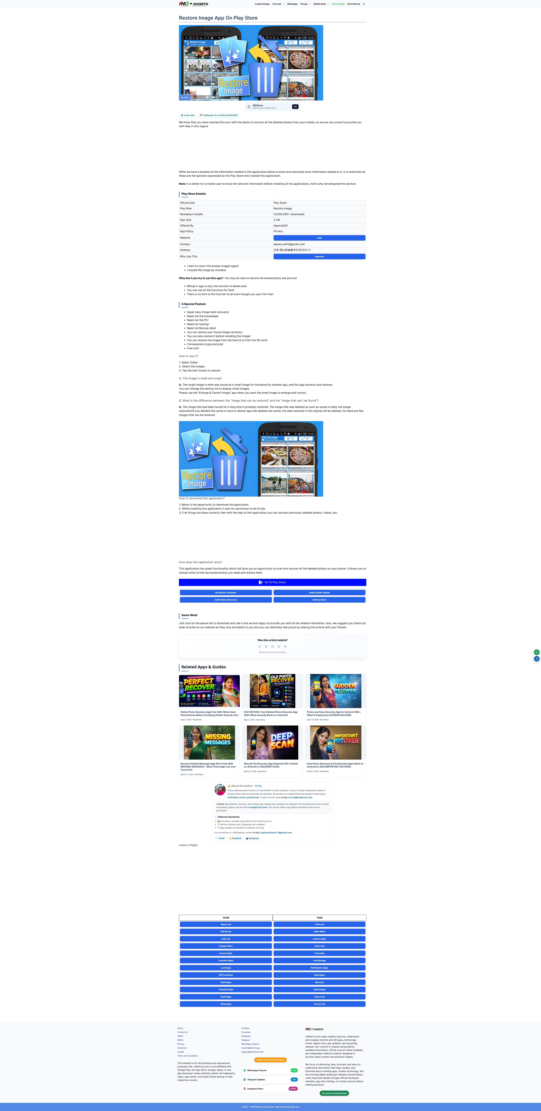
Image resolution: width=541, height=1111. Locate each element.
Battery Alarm (319, 600)
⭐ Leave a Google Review (334, 1093)
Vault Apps (225, 997)
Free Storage (319, 960)
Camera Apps (319, 939)
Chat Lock (319, 946)
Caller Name (319, 931)
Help (186, 97)
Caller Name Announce (226, 600)
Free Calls (319, 953)
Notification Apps (319, 968)
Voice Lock (319, 997)
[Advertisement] (272, 150)
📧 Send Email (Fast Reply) (270, 1059)
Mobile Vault (320, 4)
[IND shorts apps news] (193, 4)
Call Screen (225, 931)
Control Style (225, 953)
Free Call (277, 4)
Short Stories (353, 4)
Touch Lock (319, 1004)
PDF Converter (226, 975)
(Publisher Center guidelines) (243, 797)
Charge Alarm (226, 946)
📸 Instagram (252, 838)
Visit (319, 238)
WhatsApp (292, 4)
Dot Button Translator (226, 592)
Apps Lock (226, 924)
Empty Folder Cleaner (319, 592)
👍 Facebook (235, 838)
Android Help (338, 4)
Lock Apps (226, 968)
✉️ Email (220, 838)
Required (319, 256)
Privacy (304, 4)
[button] (364, 4)
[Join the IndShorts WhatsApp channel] (537, 652)
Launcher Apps (226, 960)
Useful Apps (319, 989)
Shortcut (319, 982)
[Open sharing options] (537, 659)
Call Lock (319, 924)
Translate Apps (226, 989)
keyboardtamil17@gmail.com (276, 832)
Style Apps (319, 975)
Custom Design (262, 4)
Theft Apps (225, 982)
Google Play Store (258, 807)
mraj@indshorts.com (301, 797)
